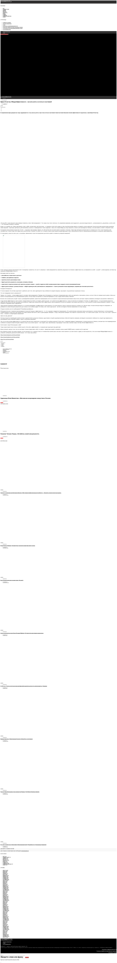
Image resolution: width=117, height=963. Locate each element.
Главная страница (7, 22)
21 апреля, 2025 (5, 741)
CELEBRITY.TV (5, 1)
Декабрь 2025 (6, 877)
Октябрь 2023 (6, 899)
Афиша (4, 10)
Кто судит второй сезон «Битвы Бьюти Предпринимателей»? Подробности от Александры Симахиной (23, 844)
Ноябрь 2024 (5, 888)
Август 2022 (5, 911)
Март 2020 (5, 933)
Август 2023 (5, 901)
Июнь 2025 (5, 882)
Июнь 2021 (5, 922)
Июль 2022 (5, 912)
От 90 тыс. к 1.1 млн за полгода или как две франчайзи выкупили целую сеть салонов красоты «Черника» (23, 686)
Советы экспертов (7, 16)
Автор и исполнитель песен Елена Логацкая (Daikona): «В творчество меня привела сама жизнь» (22, 633)
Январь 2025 (5, 886)
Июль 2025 (5, 881)
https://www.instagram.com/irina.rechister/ (10, 335)
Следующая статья (4, 403)
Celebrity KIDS (6, 9)
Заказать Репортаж (7, 23)
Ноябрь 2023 (5, 898)
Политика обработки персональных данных (13, 27)
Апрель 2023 (5, 904)
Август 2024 (5, 890)
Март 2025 (5, 884)
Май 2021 (5, 923)
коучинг (4, 350)
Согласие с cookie (112, 952)
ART (4, 8)
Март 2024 (5, 895)
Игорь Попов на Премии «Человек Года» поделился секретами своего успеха (17, 545)
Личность (5, 12)
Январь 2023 (5, 907)
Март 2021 (5, 925)
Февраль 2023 (6, 906)
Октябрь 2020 (6, 928)
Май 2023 (5, 903)
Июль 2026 (5, 871)
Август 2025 (5, 880)
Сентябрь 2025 (6, 879)
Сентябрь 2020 (6, 929)
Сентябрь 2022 (6, 910)
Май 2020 (5, 932)
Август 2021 (5, 920)
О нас (4, 32)
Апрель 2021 (5, 924)
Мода (4, 13)
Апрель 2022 (5, 914)
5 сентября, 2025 (6, 582)
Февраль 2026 (6, 875)
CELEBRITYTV (6, 97)
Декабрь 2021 (6, 918)
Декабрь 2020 (6, 926)
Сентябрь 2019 (6, 936)
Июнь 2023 (5, 902)
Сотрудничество (7, 29)
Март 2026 (5, 874)
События (5, 15)
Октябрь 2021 (6, 919)
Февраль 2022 (6, 916)
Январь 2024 (5, 896)
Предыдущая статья (4, 368)
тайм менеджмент (6, 351)
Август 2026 (5, 870)
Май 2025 (5, 883)
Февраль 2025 (6, 885)
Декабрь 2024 (6, 887)
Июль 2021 (5, 921)
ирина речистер (6, 349)
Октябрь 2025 (6, 878)
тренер (4, 352)
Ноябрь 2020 (5, 927)
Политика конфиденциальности (10, 26)
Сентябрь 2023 (6, 900)
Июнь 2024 (5, 892)
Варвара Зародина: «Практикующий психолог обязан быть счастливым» (16, 738)
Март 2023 (5, 905)
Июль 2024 (5, 891)
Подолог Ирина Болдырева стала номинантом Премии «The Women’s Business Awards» (19, 791)
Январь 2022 (5, 917)
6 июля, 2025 (5, 635)
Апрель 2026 (5, 873)
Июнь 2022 (5, 913)
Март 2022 (5, 915)
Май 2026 (5, 872)
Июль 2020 (5, 931)
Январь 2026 (5, 876)
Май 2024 (5, 893)
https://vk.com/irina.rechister (7, 339)
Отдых (4, 14)
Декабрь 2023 (6, 897)
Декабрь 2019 (6, 935)
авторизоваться (25, 850)
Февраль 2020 (6, 934)
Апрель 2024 (5, 894)
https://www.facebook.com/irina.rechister (10, 337)
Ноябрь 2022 (5, 908)
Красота (5, 11)
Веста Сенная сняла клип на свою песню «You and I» (11, 580)
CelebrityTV (5, 103)
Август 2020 (5, 930)
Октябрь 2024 (6, 889)
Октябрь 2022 (6, 909)
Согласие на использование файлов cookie (12, 28)
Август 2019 (5, 937)
